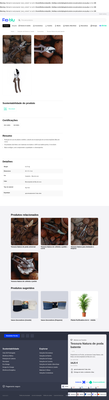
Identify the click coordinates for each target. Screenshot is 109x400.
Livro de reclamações (37, 395)
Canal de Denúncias (58, 395)
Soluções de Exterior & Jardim (25, 31)
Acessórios (40, 31)
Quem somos (102, 14)
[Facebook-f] (23, 336)
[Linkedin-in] (32, 336)
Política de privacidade (24, 395)
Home (12, 31)
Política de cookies (47, 395)
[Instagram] (27, 336)
